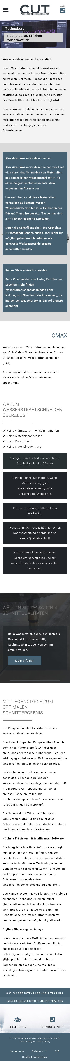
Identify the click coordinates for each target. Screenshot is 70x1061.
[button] (5, 9)
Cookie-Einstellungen (35, 1057)
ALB (57, 1051)
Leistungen (18, 1027)
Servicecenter (52, 1027)
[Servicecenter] (52, 1019)
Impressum (17, 1051)
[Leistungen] (17, 1019)
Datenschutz (39, 1051)
